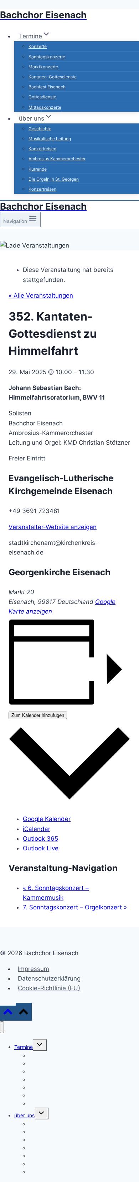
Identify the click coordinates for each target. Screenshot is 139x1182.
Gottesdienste (42, 96)
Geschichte (40, 128)
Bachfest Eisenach (47, 86)
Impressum (33, 968)
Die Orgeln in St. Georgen (54, 179)
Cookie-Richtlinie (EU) (49, 988)
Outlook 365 (40, 838)
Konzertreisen (42, 148)
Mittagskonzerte (45, 107)
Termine (23, 1047)
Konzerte (38, 46)
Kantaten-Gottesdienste (53, 76)
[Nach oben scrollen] (8, 1013)
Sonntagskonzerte (47, 56)
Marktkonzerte (43, 66)
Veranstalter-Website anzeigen (53, 527)
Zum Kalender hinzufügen (37, 715)
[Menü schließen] (2, 1027)
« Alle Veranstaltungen (41, 295)
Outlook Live (40, 848)
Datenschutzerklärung (49, 978)
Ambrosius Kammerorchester (57, 158)
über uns (24, 1115)
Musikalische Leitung (50, 138)
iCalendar (36, 828)
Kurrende (38, 169)
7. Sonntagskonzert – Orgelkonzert (75, 907)
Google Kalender (47, 818)
